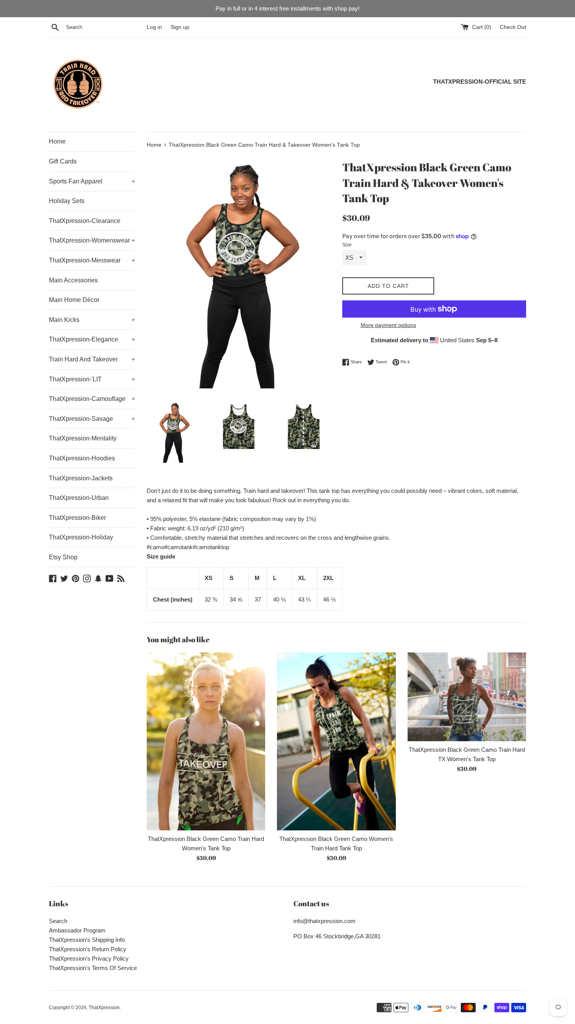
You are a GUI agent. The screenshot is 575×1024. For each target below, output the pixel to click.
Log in (154, 27)
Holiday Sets (66, 201)
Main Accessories (73, 280)
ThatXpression (104, 1007)
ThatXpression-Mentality (83, 438)
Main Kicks (92, 319)
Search (58, 921)
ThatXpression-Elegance (92, 339)
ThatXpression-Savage (92, 418)
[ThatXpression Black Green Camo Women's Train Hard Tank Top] (336, 741)
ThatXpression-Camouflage (92, 398)
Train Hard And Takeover (92, 359)
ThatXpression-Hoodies (82, 458)
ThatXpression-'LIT (92, 379)
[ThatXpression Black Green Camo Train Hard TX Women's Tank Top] (467, 696)
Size (347, 245)
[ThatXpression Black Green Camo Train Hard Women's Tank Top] (206, 741)
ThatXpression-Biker (77, 517)
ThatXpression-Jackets (81, 478)
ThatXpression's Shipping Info (87, 939)
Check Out (513, 27)
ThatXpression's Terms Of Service (93, 968)
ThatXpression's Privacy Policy (89, 958)
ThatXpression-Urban (79, 497)
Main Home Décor (74, 299)
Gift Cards (63, 161)
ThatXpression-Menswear (92, 260)
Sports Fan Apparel (92, 181)
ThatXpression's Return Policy (87, 949)
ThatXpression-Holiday (81, 537)
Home (57, 141)
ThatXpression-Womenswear (92, 240)
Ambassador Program (77, 930)
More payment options (388, 325)
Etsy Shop (63, 557)
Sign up (180, 27)
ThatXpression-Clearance (84, 220)
